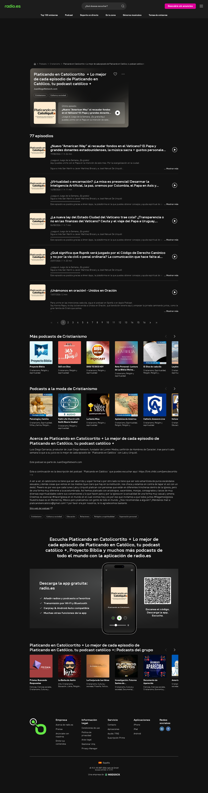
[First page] (51, 322)
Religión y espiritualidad (104, 517)
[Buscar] (123, 6)
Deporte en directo (89, 15)
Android (137, 734)
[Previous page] (57, 322)
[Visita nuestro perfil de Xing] (168, 728)
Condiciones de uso (91, 728)
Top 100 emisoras (49, 15)
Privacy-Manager (89, 749)
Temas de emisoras (158, 15)
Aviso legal (87, 740)
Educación (71, 517)
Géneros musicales (132, 15)
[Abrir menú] (201, 6)
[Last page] (156, 322)
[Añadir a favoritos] (115, 73)
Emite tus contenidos (61, 742)
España (106, 763)
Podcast (69, 15)
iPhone (137, 725)
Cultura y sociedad (58, 95)
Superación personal (128, 517)
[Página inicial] (35, 64)
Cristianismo (40, 95)
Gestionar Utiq (88, 744)
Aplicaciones (113, 729)
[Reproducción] (117, 112)
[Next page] (150, 322)
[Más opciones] (123, 74)
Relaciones (84, 517)
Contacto (112, 725)
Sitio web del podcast (40, 508)
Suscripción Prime (116, 738)
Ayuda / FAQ (113, 734)
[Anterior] (165, 335)
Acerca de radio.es (64, 725)
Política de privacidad (86, 734)
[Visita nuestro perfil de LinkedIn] (162, 728)
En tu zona (111, 15)
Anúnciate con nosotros (62, 735)
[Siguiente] (174, 335)
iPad (136, 729)
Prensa (59, 729)
